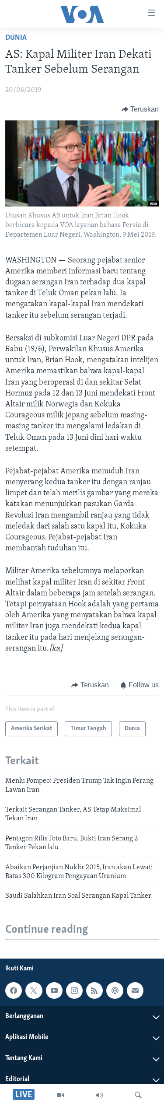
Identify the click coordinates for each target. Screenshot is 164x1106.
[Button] (140, 109)
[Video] (60, 1095)
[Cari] (138, 1095)
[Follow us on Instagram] (74, 990)
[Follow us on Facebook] (13, 990)
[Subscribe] (135, 990)
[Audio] (99, 1095)
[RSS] (94, 990)
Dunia (16, 38)
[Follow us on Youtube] (54, 990)
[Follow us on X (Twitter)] (33, 990)
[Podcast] (114, 990)
